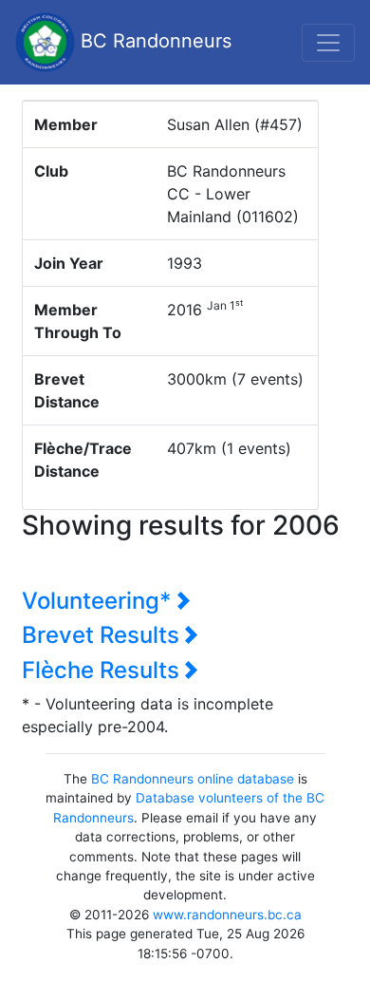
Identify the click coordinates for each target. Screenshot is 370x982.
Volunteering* (99, 600)
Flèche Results (103, 670)
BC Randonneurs (153, 40)
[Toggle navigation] (328, 43)
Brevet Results (103, 635)
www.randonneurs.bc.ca (227, 914)
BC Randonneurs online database (192, 778)
